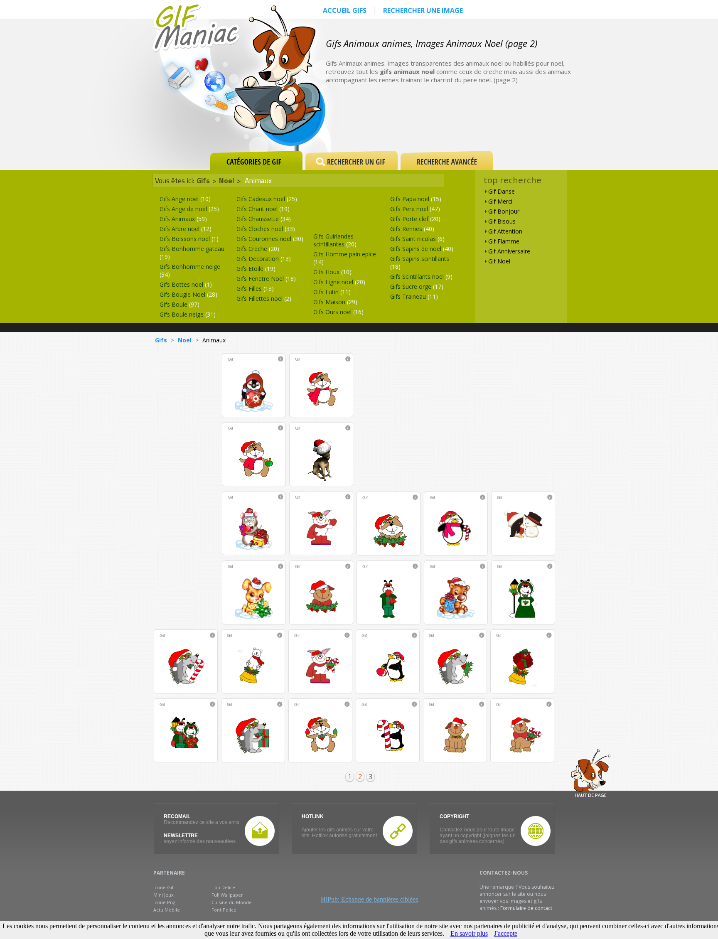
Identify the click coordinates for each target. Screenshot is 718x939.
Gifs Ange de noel (189, 209)
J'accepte (505, 933)
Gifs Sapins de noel (421, 249)
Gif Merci (500, 201)
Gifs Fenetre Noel (266, 279)
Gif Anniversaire (509, 251)
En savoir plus (469, 933)
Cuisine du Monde (231, 902)
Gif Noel (499, 261)
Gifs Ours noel (338, 312)
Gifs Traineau (414, 296)
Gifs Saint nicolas (417, 239)
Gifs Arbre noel (185, 229)
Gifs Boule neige (188, 314)
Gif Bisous (502, 221)
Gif (230, 359)
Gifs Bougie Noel (188, 294)
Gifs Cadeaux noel (266, 199)
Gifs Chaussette (263, 219)
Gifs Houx (332, 272)
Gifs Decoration (263, 259)
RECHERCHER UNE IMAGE (423, 10)
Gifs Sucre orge (416, 286)
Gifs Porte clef (415, 219)
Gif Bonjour (503, 211)
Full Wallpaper (227, 895)
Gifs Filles (255, 289)
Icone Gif (163, 887)
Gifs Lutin (332, 292)
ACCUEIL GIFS (344, 10)
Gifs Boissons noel (189, 239)
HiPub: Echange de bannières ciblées (369, 899)
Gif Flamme (503, 241)
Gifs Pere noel (415, 209)
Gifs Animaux (183, 219)
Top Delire (223, 887)
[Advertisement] (481, 121)
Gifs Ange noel (185, 199)
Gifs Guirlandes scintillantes (335, 240)
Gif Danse (501, 191)
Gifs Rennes (412, 229)
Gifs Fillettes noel (263, 298)
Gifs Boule (179, 304)
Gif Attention (505, 231)
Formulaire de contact (526, 908)
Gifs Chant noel (263, 209)
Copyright (454, 816)
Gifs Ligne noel (339, 282)
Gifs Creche (257, 249)
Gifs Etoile (255, 269)
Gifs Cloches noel (265, 229)
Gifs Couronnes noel (269, 239)
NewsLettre (181, 835)
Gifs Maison (335, 302)
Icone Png (164, 902)
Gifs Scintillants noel (421, 276)
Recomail (177, 816)
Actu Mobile (166, 910)
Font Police (223, 910)
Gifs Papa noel (415, 199)
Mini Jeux (163, 895)
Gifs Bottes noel (186, 284)
